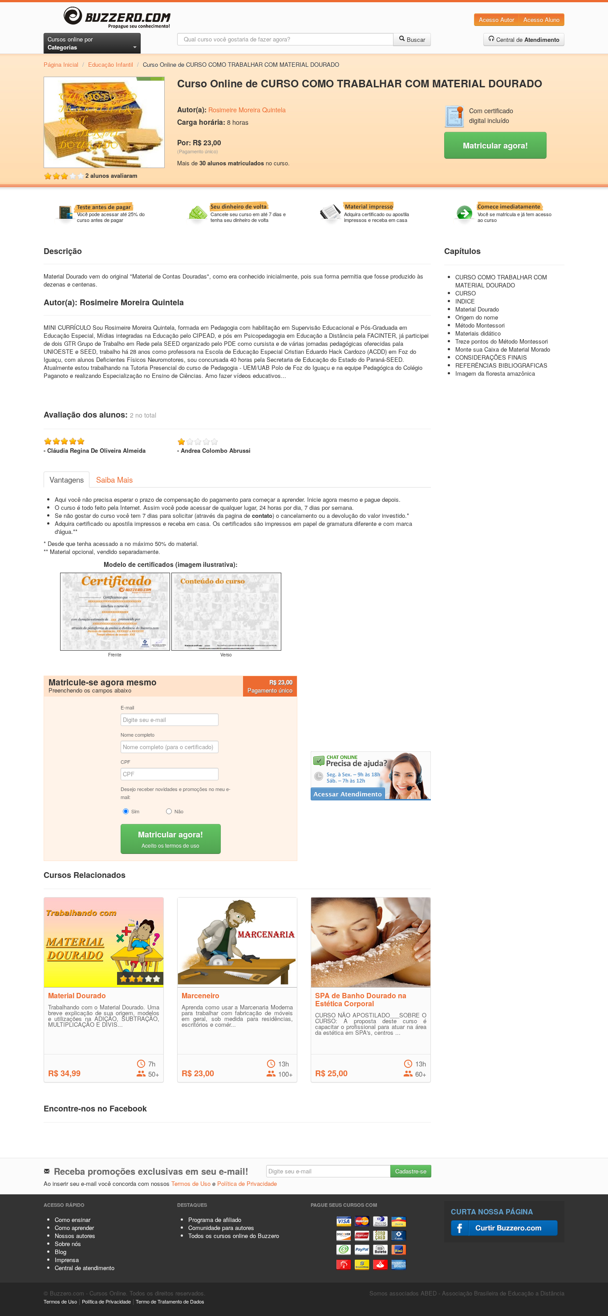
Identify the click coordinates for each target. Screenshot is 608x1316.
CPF (125, 761)
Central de (527, 39)
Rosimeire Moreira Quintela (247, 109)
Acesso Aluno (541, 19)
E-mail (127, 707)
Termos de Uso (191, 1183)
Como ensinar (72, 1219)
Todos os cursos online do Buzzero (233, 1235)
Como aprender (74, 1227)
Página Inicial (61, 64)
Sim (135, 811)
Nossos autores (75, 1235)
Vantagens (66, 479)
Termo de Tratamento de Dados (170, 1301)
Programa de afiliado (214, 1219)
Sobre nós (68, 1243)
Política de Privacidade (247, 1183)
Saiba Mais (114, 479)
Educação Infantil (110, 64)
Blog (60, 1251)
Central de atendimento (84, 1267)
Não (178, 811)
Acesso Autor (496, 19)
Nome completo (137, 734)
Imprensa (67, 1259)
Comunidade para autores (221, 1227)
